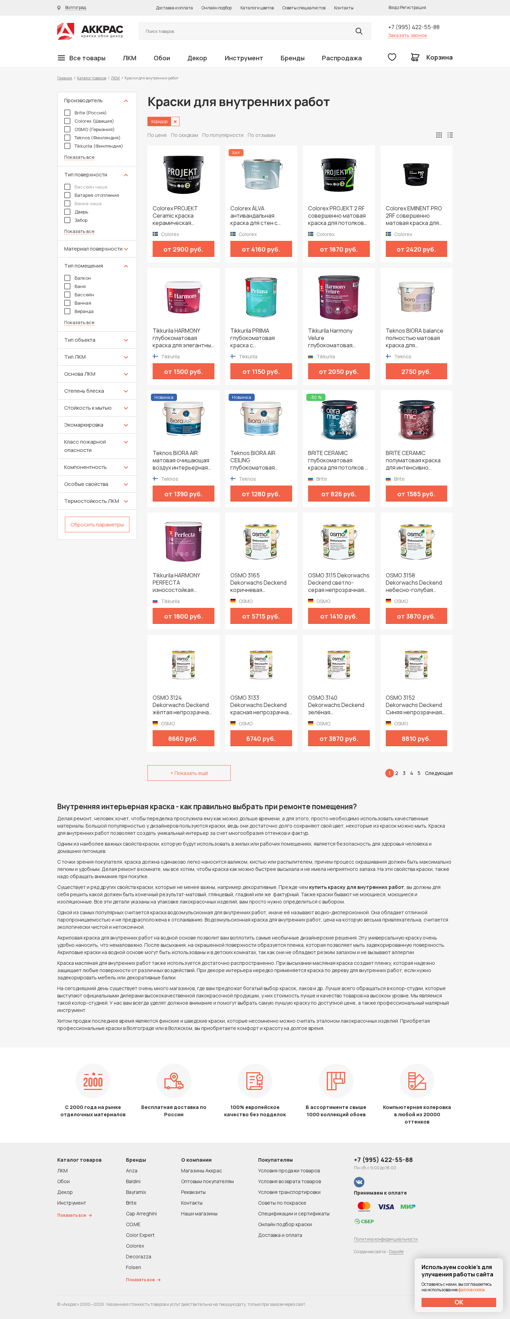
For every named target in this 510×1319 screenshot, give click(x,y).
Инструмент (244, 58)
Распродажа (342, 58)
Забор (81, 220)
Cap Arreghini (141, 1213)
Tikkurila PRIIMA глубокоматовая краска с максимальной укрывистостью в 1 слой (255, 338)
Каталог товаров (91, 77)
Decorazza (138, 1256)
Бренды (293, 58)
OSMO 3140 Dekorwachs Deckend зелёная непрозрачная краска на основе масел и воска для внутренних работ (337, 705)
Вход (393, 7)
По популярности (223, 135)
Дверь (81, 212)
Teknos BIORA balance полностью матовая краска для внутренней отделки (414, 338)
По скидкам (184, 135)
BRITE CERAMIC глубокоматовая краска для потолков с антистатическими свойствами (338, 460)
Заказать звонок (407, 35)
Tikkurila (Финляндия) (99, 146)
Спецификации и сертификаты (294, 1213)
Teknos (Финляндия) (98, 137)
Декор (197, 58)
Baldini (133, 1181)
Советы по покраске (282, 1202)
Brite (131, 1202)
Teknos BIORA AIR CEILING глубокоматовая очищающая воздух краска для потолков (258, 460)
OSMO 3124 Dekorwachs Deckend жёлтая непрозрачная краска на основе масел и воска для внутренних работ (182, 705)
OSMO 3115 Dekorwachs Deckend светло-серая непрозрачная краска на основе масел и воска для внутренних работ (338, 583)
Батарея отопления (97, 195)
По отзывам (261, 135)
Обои (162, 58)
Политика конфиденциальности (386, 1239)
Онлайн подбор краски (285, 1224)
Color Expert (140, 1235)
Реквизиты (193, 1192)
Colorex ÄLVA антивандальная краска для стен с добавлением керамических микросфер (254, 216)
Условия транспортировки (289, 1192)
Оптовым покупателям (207, 1181)
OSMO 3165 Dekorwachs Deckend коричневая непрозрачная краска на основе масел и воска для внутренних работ (259, 583)
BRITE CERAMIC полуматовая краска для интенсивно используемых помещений (413, 460)
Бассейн (84, 294)
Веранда (84, 311)
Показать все (79, 157)
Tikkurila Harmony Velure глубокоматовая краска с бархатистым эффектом (337, 338)
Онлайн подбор (217, 8)
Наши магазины (199, 1213)
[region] (97, 315)
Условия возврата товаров (289, 1181)
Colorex (135, 1245)
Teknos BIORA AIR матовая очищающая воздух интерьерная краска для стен (181, 460)
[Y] (359, 31)
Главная (64, 77)
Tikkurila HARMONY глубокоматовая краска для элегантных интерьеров (183, 338)
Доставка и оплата (174, 8)
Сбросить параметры (97, 524)
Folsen (133, 1267)
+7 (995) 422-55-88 (414, 27)
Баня (80, 286)
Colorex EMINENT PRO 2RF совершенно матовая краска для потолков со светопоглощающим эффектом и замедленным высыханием (414, 216)
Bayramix (136, 1192)
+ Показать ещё (189, 773)
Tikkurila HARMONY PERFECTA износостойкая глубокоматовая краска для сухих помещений (176, 583)
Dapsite (396, 1252)
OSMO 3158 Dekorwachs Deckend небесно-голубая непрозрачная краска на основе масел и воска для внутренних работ (415, 583)
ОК (459, 1302)
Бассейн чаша (91, 187)
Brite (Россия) (91, 113)
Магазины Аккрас (201, 1170)
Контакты (344, 8)
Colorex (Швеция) (94, 121)
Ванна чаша (88, 203)
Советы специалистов (303, 8)
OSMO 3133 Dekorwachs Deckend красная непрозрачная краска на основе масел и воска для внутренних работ (261, 705)
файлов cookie (471, 1290)
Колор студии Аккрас (90, 31)
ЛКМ (129, 58)
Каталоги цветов (257, 8)
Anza (131, 1170)
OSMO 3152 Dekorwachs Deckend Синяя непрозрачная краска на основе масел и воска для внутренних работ (414, 705)
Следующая (439, 773)
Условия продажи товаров (289, 1170)
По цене (157, 135)
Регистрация (413, 7)
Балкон (83, 278)
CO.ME (133, 1224)
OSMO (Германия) (95, 129)
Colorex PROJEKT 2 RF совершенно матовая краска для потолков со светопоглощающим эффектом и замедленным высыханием (337, 216)
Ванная (83, 303)
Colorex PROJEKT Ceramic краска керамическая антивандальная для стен (180, 216)
